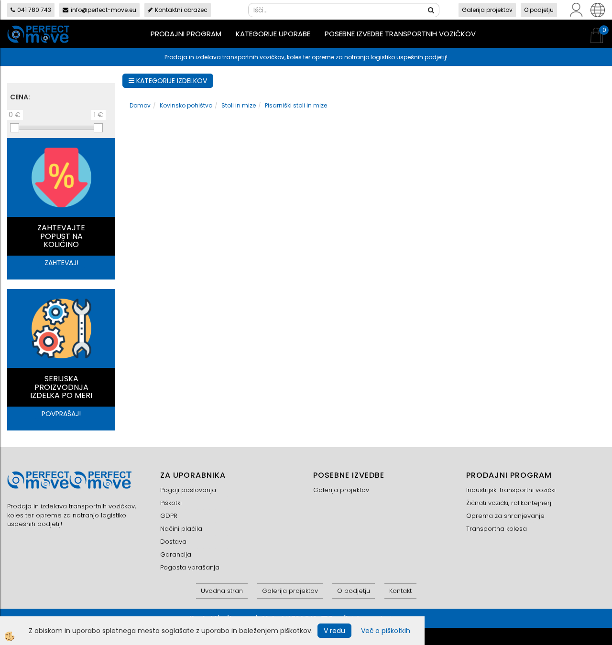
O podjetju (539, 10)
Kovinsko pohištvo (186, 105)
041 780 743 (34, 10)
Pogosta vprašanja (189, 567)
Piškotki (171, 502)
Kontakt (400, 590)
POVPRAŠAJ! (61, 414)
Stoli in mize (238, 105)
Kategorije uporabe (273, 34)
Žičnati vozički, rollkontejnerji (509, 502)
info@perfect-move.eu (103, 10)
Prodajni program (186, 34)
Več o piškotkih (385, 630)
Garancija (175, 554)
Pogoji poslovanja (188, 489)
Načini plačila (181, 528)
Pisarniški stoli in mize (296, 105)
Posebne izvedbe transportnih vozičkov (400, 34)
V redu (334, 630)
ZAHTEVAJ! (61, 263)
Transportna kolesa (496, 528)
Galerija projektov (487, 10)
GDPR (168, 515)
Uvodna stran (222, 590)
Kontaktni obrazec (181, 10)
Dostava (173, 541)
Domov (140, 105)
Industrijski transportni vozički (511, 489)
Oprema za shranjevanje (505, 515)
